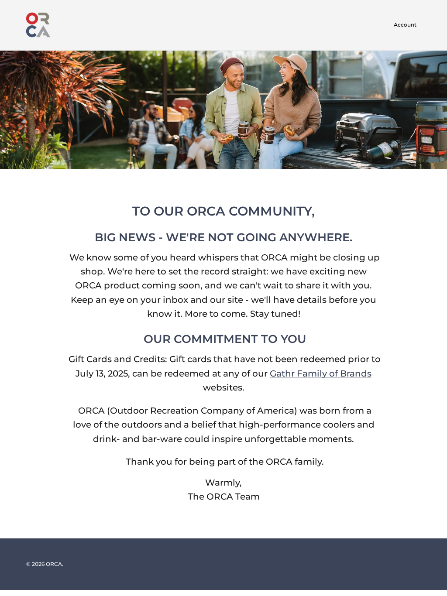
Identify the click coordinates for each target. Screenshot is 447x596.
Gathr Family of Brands (320, 373)
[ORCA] (38, 25)
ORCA (54, 564)
